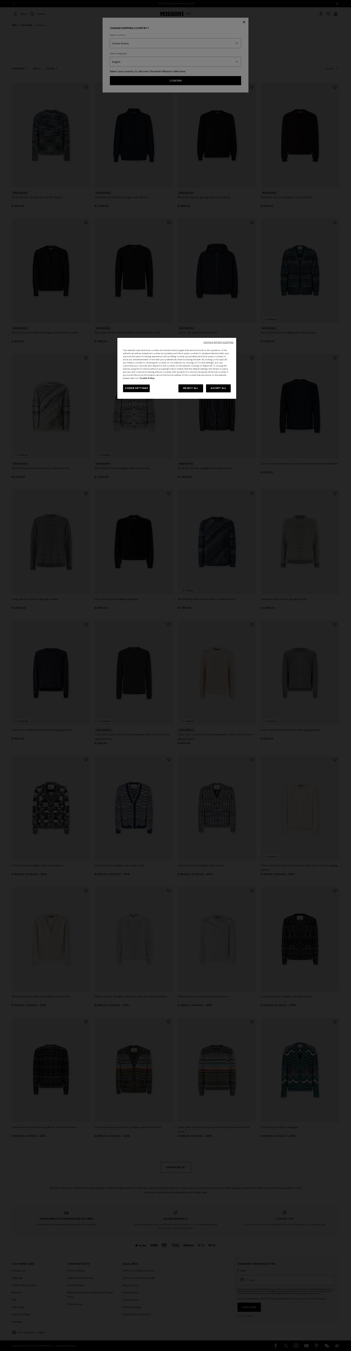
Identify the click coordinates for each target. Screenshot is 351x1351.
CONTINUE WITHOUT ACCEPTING (218, 342)
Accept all (218, 388)
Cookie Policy (146, 378)
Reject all (190, 388)
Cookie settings (136, 388)
